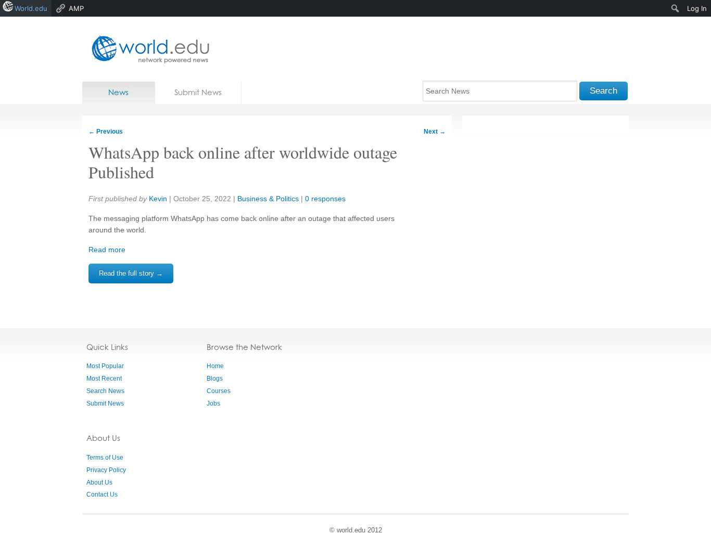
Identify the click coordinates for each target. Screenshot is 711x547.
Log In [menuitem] (697, 8)
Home (215, 366)
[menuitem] (675, 8)
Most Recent (104, 378)
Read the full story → (131, 273)
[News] (147, 49)
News (118, 92)
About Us (99, 482)
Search (603, 91)
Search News (105, 391)
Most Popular (105, 366)
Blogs (215, 378)
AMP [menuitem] (76, 8)
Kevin (158, 198)
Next (435, 131)
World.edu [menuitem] (31, 8)
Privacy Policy (106, 470)
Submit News (198, 92)
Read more (106, 249)
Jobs (213, 403)
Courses (219, 391)
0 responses (325, 198)
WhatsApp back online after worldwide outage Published (242, 162)
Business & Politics (268, 198)
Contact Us (102, 494)
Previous (105, 131)
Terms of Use (104, 457)
